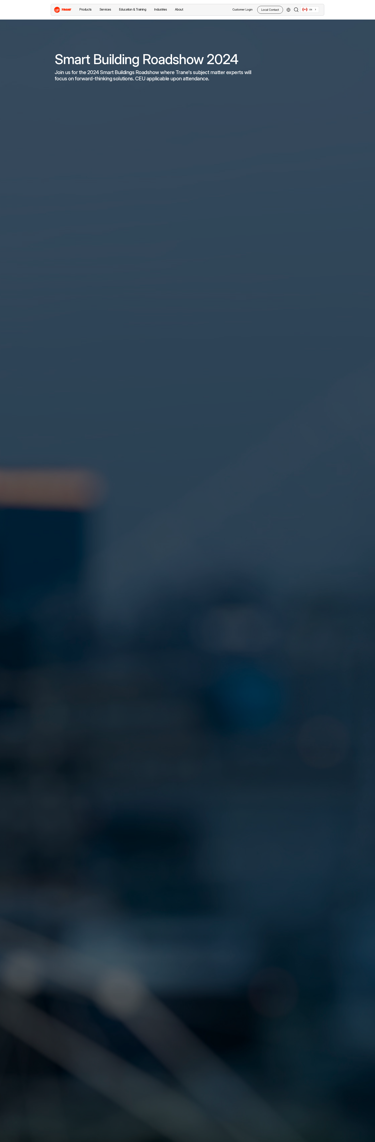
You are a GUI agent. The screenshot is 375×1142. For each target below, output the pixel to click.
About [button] (179, 9)
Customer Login (242, 9)
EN (310, 9)
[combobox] (310, 9)
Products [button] (85, 9)
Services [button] (105, 9)
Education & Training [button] (132, 9)
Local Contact (270, 9)
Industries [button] (160, 9)
